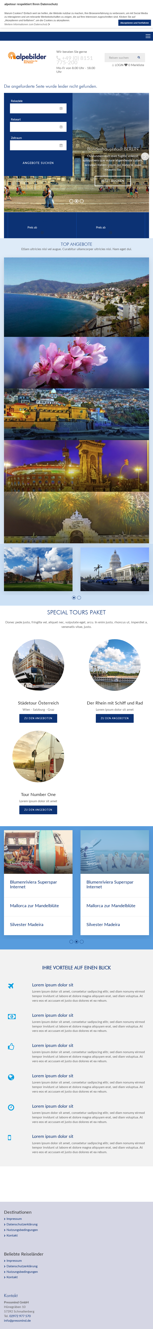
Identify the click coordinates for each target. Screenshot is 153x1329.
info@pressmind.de (17, 1320)
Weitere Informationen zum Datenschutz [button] (26, 24)
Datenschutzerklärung (22, 1224)
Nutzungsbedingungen (22, 1230)
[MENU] (148, 36)
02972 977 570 (20, 1316)
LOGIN (119, 65)
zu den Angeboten (38, 718)
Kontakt (12, 1235)
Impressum (14, 1218)
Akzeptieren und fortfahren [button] (134, 23)
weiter (113, 181)
